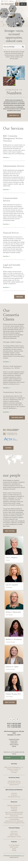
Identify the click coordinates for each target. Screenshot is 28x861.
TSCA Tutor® (14, 831)
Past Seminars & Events (14, 796)
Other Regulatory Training (14, 836)
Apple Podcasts (14, 847)
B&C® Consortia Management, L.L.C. (14, 767)
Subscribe (7, 757)
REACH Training (14, 835)
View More (19, 296)
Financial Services (11, 233)
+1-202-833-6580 (16, 723)
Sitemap (14, 746)
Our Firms (8, 447)
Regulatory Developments (14, 805)
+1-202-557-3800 (16, 725)
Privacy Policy (14, 741)
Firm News (14, 772)
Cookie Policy (14, 742)
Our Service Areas (14, 777)
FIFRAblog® (14, 810)
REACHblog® (14, 807)
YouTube (14, 850)
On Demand (14, 795)
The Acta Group (14, 770)
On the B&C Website (14, 845)
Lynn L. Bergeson (11, 557)
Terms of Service (14, 744)
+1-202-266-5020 (16, 727)
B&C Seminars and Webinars (14, 789)
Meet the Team (9, 531)
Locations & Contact (14, 739)
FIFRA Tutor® (14, 833)
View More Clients (17, 417)
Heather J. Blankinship (13, 612)
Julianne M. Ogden (12, 667)
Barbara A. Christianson (14, 639)
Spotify (14, 848)
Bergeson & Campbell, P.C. (14, 769)
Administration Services (13, 166)
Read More (6, 157)
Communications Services (14, 783)
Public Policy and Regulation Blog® (14, 812)
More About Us (14, 115)
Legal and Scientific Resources (11, 266)
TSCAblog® (14, 809)
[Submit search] (23, 47)
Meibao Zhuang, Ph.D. (13, 694)
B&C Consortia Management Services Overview (13, 138)
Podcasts (14, 841)
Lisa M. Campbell (12, 585)
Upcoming (14, 793)
